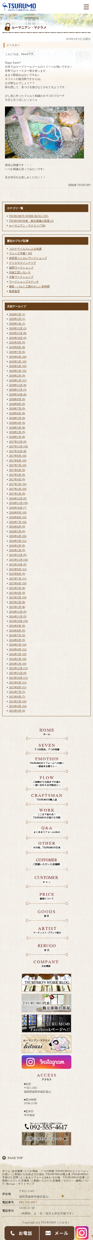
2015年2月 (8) (17, 602)
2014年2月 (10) (17, 659)
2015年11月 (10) (18, 559)
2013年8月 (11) (17, 687)
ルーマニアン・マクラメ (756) (27, 225)
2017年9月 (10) (17, 455)
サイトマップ (26, 1183)
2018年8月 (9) (17, 404)
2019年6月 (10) (17, 356)
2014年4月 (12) (17, 649)
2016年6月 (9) (17, 526)
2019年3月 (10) (17, 371)
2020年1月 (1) (17, 323)
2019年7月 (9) (17, 352)
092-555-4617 (28, 1202)
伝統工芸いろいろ (20, 272)
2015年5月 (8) (17, 588)
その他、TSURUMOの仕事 (68, 1177)
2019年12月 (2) (17, 328)
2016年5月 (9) (17, 531)
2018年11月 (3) (17, 389)
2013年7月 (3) (17, 692)
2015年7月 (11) (17, 578)
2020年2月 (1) (17, 319)
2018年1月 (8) (17, 437)
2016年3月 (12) (17, 541)
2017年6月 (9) (17, 470)
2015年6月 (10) (17, 583)
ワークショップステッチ (24, 281)
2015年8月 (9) (17, 574)
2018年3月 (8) (17, 427)
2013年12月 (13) (18, 668)
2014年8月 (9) (17, 630)
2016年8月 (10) (17, 517)
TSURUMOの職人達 (58, 1174)
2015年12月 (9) (17, 555)
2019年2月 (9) (17, 375)
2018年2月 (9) (17, 432)
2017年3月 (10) (17, 484)
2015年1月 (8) (17, 607)
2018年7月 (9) (17, 408)
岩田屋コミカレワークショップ (28, 258)
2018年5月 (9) (17, 418)
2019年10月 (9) (17, 338)
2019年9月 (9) (17, 342)
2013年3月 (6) (17, 710)
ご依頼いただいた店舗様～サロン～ (52, 1180)
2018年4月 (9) (17, 423)
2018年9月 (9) (17, 399)
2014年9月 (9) (17, 625)
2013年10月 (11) (18, 677)
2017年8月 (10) (17, 460)
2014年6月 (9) (17, 640)
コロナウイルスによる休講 (25, 248)
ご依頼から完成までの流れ (28, 1174)
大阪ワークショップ (21, 277)
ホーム (6, 1171)
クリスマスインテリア (22, 262)
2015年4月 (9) (17, 593)
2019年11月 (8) (17, 333)
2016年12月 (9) (17, 498)
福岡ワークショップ (21, 267)
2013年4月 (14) (17, 706)
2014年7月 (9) (17, 635)
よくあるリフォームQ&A (35, 1177)
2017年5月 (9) (17, 475)
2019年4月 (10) (17, 366)
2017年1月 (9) (17, 493)
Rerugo (11, 1183)
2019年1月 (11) (17, 380)
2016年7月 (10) (17, 522)
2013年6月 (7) (17, 696)
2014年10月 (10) (18, 621)
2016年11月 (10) (18, 503)
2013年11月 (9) (17, 673)
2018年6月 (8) (17, 413)
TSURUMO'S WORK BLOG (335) (28, 216)
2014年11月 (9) (17, 616)
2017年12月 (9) (17, 441)
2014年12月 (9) (17, 611)
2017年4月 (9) (17, 479)
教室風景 (14, 291)
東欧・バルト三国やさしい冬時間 (29, 286)
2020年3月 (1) (17, 314)
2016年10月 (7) (17, 507)
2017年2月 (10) (17, 489)
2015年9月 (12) (17, 569)
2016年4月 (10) (17, 536)
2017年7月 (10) (17, 465)
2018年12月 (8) (17, 385)
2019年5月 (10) (17, 361)
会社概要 (17, 1171)
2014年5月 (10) (17, 644)
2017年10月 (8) (17, 451)
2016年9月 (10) (17, 512)
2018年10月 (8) (17, 394)
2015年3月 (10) (17, 597)
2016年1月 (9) (17, 550)
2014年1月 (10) (17, 663)
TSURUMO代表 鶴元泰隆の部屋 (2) (31, 220)
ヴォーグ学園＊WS (20, 253)
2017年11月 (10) (18, 446)
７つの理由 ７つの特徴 (39, 1171)
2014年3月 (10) (17, 654)
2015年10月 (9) (17, 564)
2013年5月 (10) (17, 701)
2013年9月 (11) (17, 682)
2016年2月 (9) (17, 545)
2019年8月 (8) (17, 347)
